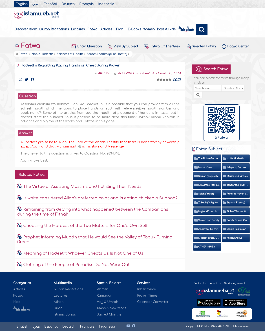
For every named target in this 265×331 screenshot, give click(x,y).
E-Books (134, 29)
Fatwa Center (238, 46)
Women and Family (208, 220)
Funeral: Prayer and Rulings (238, 194)
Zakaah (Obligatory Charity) (209, 202)
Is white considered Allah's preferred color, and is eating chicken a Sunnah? (100, 198)
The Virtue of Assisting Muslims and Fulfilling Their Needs (82, 186)
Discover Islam (25, 29)
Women (149, 29)
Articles (106, 29)
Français (87, 4)
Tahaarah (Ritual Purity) (238, 185)
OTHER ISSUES (206, 246)
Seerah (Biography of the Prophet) (209, 176)
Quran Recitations (54, 29)
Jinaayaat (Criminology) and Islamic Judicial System (209, 229)
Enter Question (89, 46)
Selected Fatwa (204, 46)
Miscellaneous (234, 238)
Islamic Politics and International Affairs (238, 229)
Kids (16, 302)
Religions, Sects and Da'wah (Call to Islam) (238, 167)
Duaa (58, 308)
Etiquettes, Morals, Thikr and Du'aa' (209, 185)
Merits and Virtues (237, 176)
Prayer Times (147, 295)
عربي (35, 4)
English (22, 4)
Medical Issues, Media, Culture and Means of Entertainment (209, 238)
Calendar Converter (153, 302)
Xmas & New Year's (111, 308)
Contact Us (200, 283)
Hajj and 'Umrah (207, 211)
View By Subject (126, 46)
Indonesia (106, 4)
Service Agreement (234, 283)
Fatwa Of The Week (165, 46)
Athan (59, 302)
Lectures (78, 29)
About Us (215, 283)
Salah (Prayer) (206, 194)
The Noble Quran (208, 158)
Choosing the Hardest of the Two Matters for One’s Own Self (85, 225)
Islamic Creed (205, 167)
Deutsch (68, 4)
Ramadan (104, 295)
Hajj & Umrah (107, 302)
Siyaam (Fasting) (236, 202)
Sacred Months (109, 314)
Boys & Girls (166, 29)
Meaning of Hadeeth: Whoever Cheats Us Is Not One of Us (83, 253)
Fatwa (93, 29)
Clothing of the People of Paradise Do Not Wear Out (76, 265)
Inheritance (146, 289)
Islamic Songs (65, 314)
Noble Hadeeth (235, 158)
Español (50, 4)
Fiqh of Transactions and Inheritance (238, 211)
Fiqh (119, 29)
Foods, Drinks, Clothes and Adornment (238, 220)
